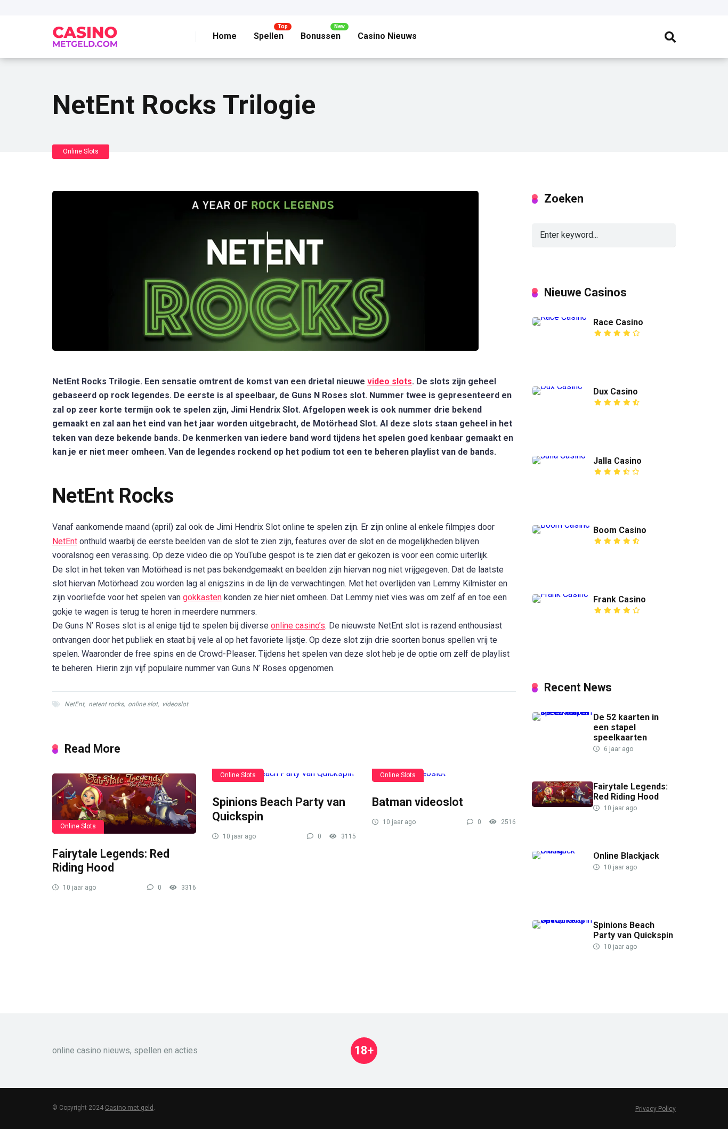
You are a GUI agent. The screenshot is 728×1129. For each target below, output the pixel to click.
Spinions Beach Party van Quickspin (633, 930)
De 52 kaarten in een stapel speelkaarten (626, 727)
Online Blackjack (626, 856)
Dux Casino (615, 391)
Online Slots (81, 151)
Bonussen (321, 36)
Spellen (269, 36)
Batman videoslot (417, 802)
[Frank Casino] (560, 594)
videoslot (175, 704)
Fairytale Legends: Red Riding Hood (110, 861)
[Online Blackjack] (562, 850)
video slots (389, 381)
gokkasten (202, 597)
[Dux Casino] (557, 386)
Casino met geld (129, 1107)
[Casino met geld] (85, 32)
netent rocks (106, 704)
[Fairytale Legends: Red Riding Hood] (124, 803)
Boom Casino (619, 530)
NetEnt (64, 541)
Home (225, 36)
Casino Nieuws (387, 36)
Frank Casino (619, 599)
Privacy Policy (655, 1108)
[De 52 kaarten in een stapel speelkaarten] (562, 712)
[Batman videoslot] (444, 777)
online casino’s (298, 625)
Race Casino (618, 322)
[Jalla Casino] (559, 455)
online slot (143, 704)
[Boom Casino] (561, 525)
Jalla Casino (617, 461)
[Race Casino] (559, 317)
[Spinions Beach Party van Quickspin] (284, 777)
